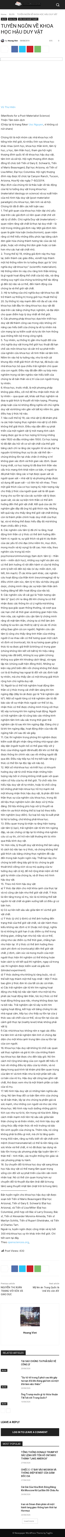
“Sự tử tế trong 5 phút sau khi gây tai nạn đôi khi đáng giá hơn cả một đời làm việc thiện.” (40, 1380)
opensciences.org (18, 1242)
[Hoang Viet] (3, 40)
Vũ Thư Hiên (8, 107)
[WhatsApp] (37, 49)
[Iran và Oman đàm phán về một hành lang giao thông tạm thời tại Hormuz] (9, 1509)
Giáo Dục (12, 19)
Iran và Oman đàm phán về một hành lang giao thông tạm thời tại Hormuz (39, 1507)
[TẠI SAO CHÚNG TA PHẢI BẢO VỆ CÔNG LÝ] (9, 1366)
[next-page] (8, 1410)
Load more (29, 1521)
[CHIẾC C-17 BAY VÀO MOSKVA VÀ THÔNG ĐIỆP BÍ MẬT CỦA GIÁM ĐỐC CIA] (9, 1474)
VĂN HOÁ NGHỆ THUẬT (28, 19)
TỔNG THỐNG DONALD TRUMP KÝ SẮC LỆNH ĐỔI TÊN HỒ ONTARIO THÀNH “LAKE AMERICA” (39, 1455)
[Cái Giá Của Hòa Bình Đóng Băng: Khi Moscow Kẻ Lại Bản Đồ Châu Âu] (9, 1492)
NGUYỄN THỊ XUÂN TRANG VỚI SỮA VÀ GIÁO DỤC (12, 1291)
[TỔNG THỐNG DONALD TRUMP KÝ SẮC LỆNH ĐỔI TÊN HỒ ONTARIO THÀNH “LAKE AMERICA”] (9, 1457)
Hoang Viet (13, 40)
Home (3, 14)
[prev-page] (3, 1410)
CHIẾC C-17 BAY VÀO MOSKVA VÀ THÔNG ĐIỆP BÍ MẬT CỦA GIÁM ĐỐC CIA (38, 1472)
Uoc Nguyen (36, 124)
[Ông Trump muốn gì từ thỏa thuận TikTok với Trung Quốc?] (9, 1399)
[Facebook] (14, 49)
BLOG (11, 14)
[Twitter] (22, 49)
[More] (45, 49)
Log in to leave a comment (30, 1432)
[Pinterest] (30, 49)
